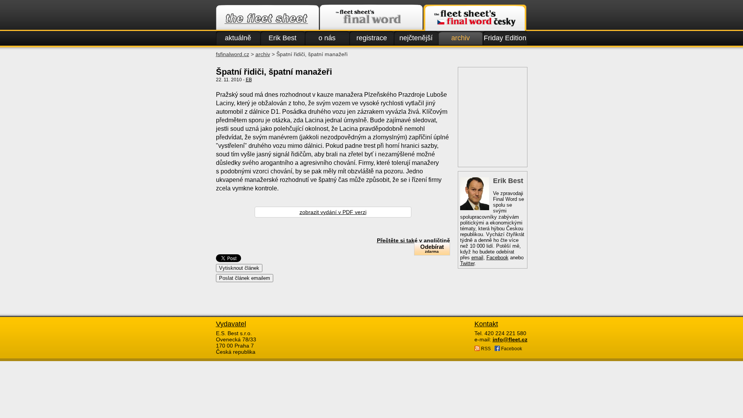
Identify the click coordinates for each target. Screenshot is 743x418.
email (477, 257)
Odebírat (432, 248)
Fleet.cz (267, 18)
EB (249, 79)
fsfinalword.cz (232, 54)
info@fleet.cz (510, 339)
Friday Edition (505, 38)
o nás (327, 38)
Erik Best (282, 38)
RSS (485, 348)
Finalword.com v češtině (474, 18)
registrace (371, 38)
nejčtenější (416, 38)
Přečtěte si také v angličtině (413, 240)
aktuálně (238, 38)
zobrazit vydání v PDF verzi (333, 212)
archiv (460, 38)
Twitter (467, 263)
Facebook (497, 257)
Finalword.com (371, 18)
